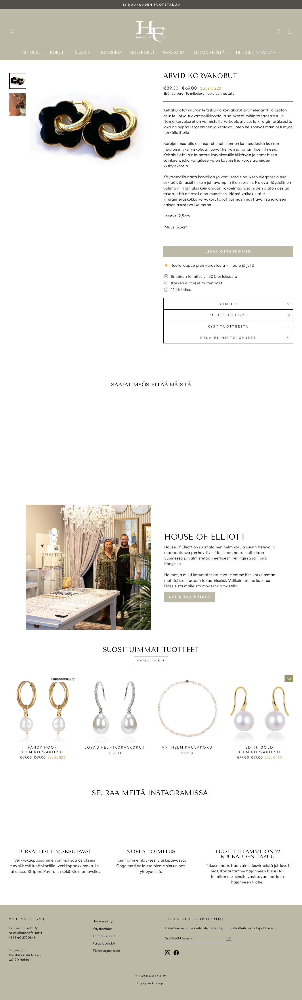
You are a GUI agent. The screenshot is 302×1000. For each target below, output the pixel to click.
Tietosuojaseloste (106, 950)
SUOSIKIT (84, 52)
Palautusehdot (228, 315)
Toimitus (228, 304)
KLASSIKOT (112, 52)
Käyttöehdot (102, 929)
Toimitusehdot (104, 936)
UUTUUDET (32, 52)
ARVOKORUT (173, 52)
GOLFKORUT (142, 52)
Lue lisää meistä (189, 597)
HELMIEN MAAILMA (256, 52)
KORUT (57, 52)
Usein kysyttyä (104, 921)
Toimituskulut (195, 93)
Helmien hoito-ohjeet (228, 338)
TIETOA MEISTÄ (209, 52)
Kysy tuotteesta (228, 326)
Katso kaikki (150, 660)
